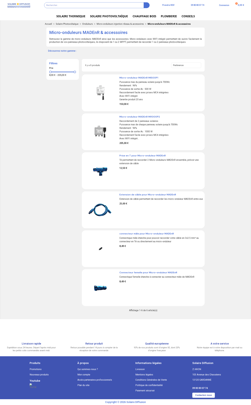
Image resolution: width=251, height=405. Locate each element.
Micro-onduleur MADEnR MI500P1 (138, 77)
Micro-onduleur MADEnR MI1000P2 (139, 116)
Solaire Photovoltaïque (67, 23)
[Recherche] (146, 5)
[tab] (62, 68)
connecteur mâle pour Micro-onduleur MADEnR (146, 233)
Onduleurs (87, 23)
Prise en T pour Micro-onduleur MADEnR (142, 155)
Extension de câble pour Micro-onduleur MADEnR (147, 194)
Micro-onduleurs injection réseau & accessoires (120, 23)
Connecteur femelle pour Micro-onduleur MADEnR (148, 272)
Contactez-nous (203, 395)
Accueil (48, 23)
